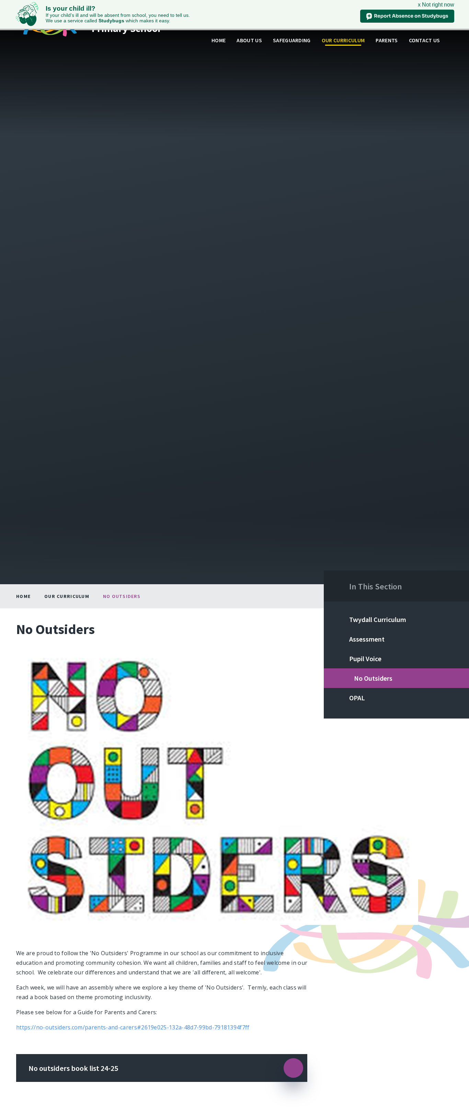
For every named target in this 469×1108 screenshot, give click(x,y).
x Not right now (436, 5)
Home (23, 596)
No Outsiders (121, 596)
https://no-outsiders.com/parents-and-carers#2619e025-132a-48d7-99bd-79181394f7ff (133, 1027)
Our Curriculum (66, 596)
